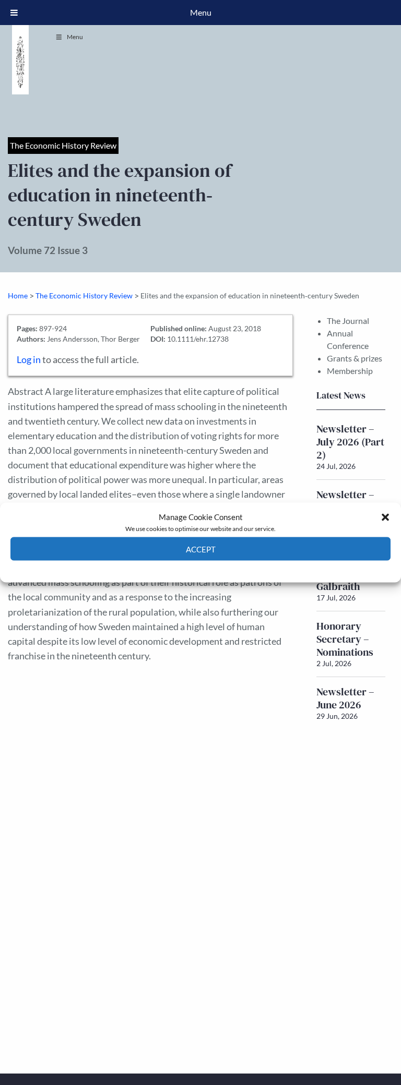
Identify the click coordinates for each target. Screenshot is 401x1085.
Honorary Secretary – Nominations (344, 639)
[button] (385, 517)
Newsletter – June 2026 (345, 698)
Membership (350, 371)
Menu (75, 37)
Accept (201, 548)
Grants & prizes (354, 358)
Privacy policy (219, 568)
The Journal (348, 321)
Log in (29, 359)
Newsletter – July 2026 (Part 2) (350, 441)
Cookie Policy (176, 568)
